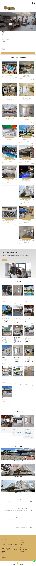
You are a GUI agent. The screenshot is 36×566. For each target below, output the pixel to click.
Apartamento (17, 296)
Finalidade (3, 31)
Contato (21, 544)
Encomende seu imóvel (23, 549)
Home (21, 538)
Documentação (22, 551)
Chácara (4, 317)
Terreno (4, 296)
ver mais (3, 76)
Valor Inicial (3, 41)
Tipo (2, 34)
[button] (1, 22)
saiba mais (4, 259)
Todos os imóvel (22, 553)
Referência (3, 48)
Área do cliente (28, 2)
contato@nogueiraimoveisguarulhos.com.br (9, 1)
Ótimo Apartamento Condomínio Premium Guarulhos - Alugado (5, 432)
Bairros (2, 38)
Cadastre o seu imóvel (23, 547)
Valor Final (3, 44)
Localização (22, 542)
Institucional (22, 540)
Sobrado (16, 317)
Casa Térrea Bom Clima (28, 431)
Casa (26, 337)
